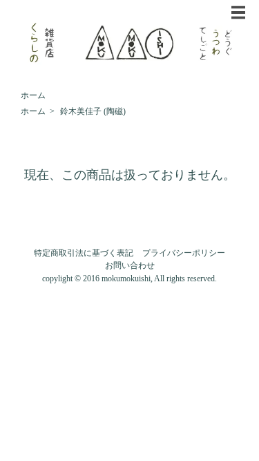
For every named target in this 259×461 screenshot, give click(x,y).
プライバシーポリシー (183, 253)
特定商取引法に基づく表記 (83, 253)
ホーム (33, 95)
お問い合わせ (130, 265)
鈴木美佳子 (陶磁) (93, 111)
